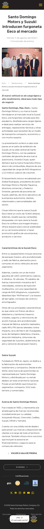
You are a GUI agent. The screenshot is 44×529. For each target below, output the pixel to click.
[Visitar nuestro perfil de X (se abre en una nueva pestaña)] (11, 493)
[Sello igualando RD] (17, 483)
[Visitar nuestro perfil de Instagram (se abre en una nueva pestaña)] (20, 493)
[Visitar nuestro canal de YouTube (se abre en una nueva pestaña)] (28, 493)
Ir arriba (20, 467)
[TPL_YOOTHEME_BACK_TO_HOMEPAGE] (5, 5)
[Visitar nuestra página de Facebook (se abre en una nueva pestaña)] (15, 493)
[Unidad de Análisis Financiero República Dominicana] (35, 483)
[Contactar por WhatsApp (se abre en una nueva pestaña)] (33, 493)
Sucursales (6, 514)
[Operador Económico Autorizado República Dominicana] (8, 483)
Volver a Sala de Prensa (24, 453)
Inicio (4, 83)
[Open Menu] (40, 5)
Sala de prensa (16, 83)
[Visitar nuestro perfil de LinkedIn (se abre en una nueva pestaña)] (24, 493)
